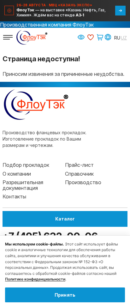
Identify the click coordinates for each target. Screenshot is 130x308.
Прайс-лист (79, 165)
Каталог (65, 218)
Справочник (79, 174)
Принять (65, 295)
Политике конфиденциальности (35, 279)
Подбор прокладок (26, 165)
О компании (17, 174)
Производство (83, 182)
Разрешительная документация (23, 185)
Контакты (14, 196)
